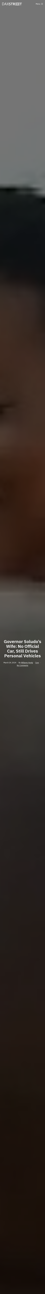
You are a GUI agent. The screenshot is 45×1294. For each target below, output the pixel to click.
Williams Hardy (27, 663)
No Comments (22, 665)
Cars (37, 663)
